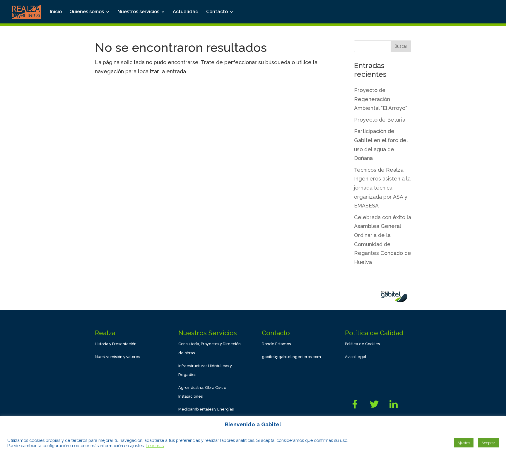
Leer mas (155, 445)
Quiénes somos (86, 12)
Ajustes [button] (463, 443)
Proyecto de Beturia (379, 120)
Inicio (56, 12)
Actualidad (186, 12)
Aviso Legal (355, 357)
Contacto (217, 12)
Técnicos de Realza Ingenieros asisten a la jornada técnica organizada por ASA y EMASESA (382, 188)
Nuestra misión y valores (117, 357)
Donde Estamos (276, 344)
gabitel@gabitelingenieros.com (291, 357)
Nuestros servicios (138, 12)
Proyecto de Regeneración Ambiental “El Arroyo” (380, 99)
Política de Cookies (362, 344)
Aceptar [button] (488, 443)
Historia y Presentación (115, 344)
